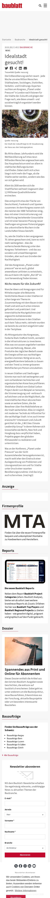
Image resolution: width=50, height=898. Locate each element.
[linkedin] (29, 866)
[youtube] (34, 866)
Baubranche (20, 39)
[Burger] (45, 5)
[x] (16, 866)
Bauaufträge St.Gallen (16, 744)
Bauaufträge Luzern (15, 741)
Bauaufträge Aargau (15, 735)
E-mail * (8, 798)
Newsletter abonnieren (25, 872)
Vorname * (9, 820)
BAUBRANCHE (26, 47)
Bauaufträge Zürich (15, 747)
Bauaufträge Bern (14, 738)
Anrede (8, 809)
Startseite (6, 39)
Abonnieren (25, 855)
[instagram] (25, 866)
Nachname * (10, 831)
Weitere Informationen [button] (25, 890)
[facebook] (20, 866)
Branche (8, 842)
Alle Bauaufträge (11, 755)
